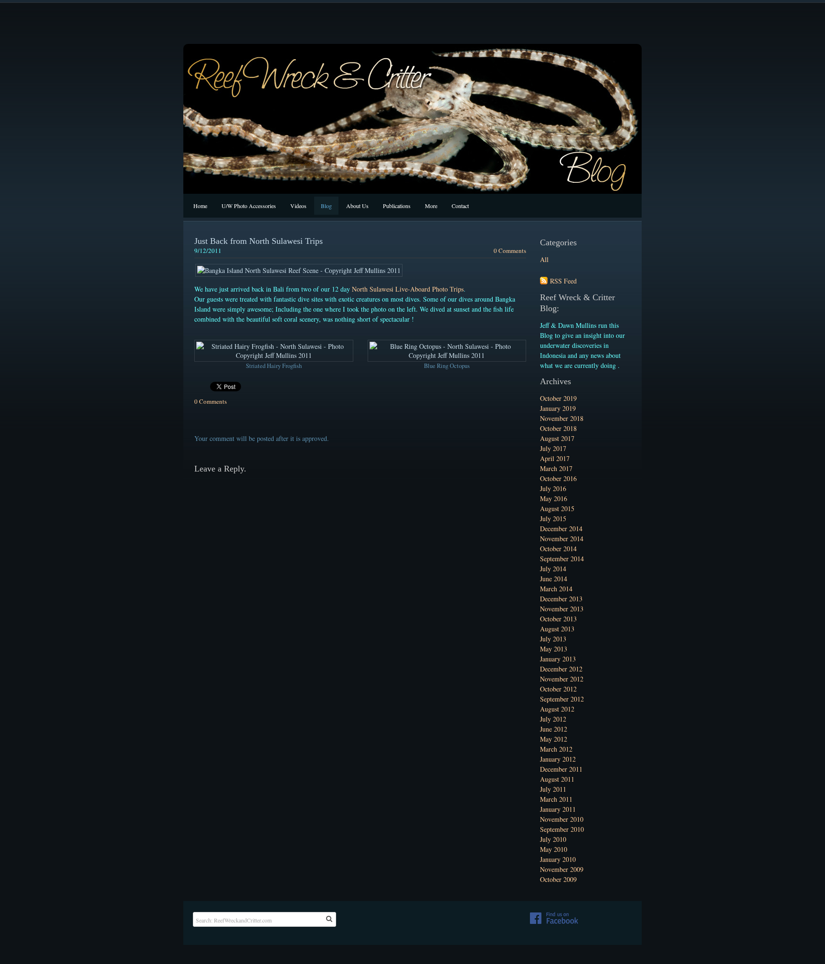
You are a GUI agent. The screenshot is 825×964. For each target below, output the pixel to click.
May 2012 (553, 739)
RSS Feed (563, 280)
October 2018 (558, 428)
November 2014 (561, 538)
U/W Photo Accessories (249, 206)
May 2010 (553, 849)
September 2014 (562, 558)
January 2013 (558, 658)
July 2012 (553, 718)
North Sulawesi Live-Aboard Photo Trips (408, 288)
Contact (460, 206)
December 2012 (561, 668)
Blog (326, 206)
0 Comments (510, 250)
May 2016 (553, 498)
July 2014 (553, 568)
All (544, 259)
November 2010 (561, 819)
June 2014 (553, 578)
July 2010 (553, 839)
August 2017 (557, 438)
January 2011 (558, 809)
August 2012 (557, 708)
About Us (357, 206)
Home (200, 206)
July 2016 (553, 488)
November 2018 (561, 418)
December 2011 (561, 769)
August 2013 (557, 628)
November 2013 (561, 608)
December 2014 (561, 528)
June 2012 (553, 728)
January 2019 (558, 408)
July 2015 (553, 518)
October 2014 (558, 548)
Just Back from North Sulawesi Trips (258, 241)
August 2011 (557, 779)
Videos (298, 206)
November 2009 (561, 869)
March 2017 (556, 468)
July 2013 (553, 638)
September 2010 (562, 829)
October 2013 (558, 618)
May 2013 (553, 648)
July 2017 (553, 448)
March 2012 (556, 749)
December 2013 (561, 598)
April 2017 (555, 458)
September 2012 (562, 698)
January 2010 (558, 859)
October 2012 (558, 688)
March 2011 (556, 799)
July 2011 (553, 789)
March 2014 (556, 588)
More (431, 206)
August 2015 (557, 508)
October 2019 (558, 398)
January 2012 (558, 759)
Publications (397, 206)
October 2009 (558, 879)
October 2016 (558, 478)
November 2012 (561, 678)
